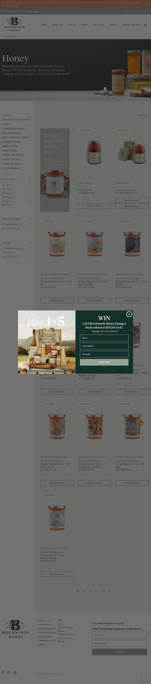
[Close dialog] (129, 314)
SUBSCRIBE (104, 362)
